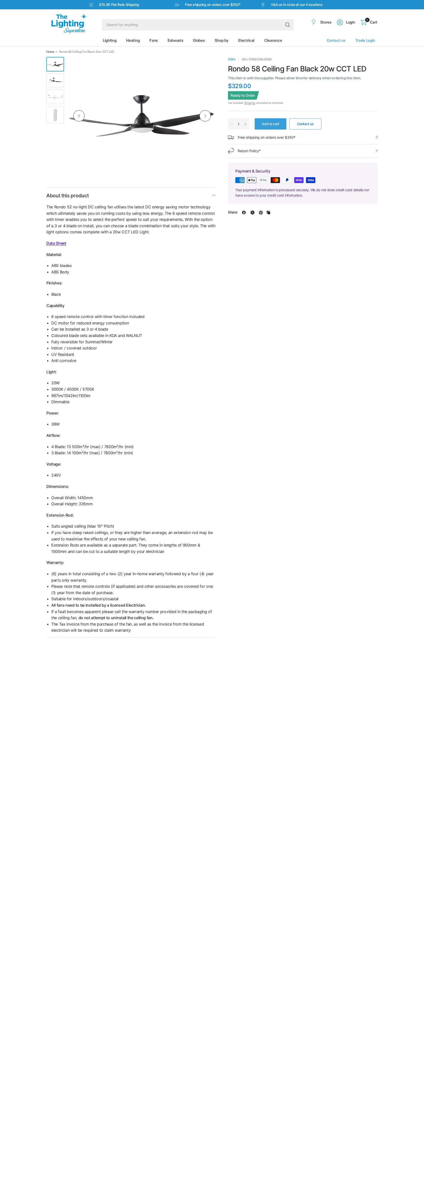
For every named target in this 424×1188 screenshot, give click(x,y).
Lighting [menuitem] (109, 40)
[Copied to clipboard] (268, 212)
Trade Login (365, 40)
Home (50, 51)
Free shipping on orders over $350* (266, 137)
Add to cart (270, 124)
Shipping (249, 103)
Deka (232, 59)
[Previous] (79, 115)
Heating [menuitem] (133, 40)
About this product (67, 196)
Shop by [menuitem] (222, 40)
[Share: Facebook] (244, 212)
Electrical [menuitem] (246, 40)
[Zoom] (206, 66)
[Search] (287, 24)
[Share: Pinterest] (261, 212)
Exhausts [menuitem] (175, 40)
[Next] (205, 115)
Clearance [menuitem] (273, 40)
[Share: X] (252, 212)
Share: (233, 212)
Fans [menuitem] (153, 40)
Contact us (336, 40)
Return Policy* (249, 151)
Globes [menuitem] (199, 40)
